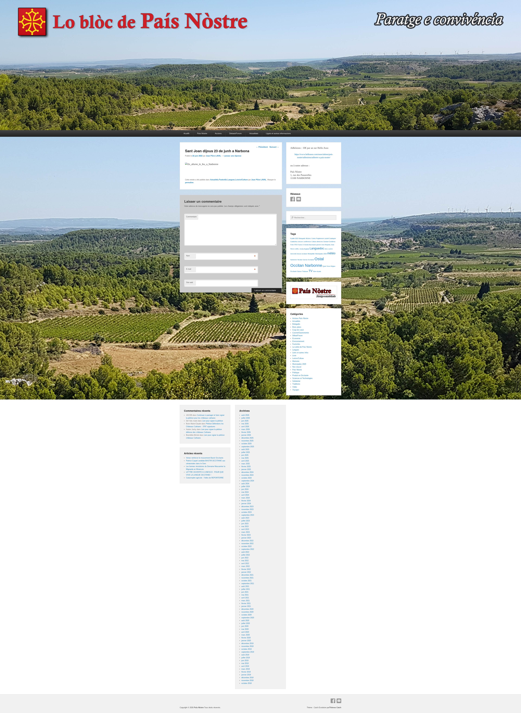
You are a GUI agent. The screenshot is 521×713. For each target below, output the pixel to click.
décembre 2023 (247, 506)
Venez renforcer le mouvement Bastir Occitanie (204, 458)
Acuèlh (186, 133)
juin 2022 (244, 558)
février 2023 (246, 535)
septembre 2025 (247, 447)
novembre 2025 (247, 441)
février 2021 (246, 603)
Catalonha (293, 241)
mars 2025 (245, 464)
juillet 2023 (245, 521)
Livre (294, 355)
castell (326, 238)
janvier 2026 (246, 435)
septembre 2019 (247, 652)
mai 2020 (245, 629)
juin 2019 (244, 660)
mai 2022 (245, 561)
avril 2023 (245, 529)
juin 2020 (244, 626)
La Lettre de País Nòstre (302, 347)
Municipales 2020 (321, 254)
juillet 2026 (245, 418)
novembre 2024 (247, 475)
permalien (189, 183)
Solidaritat (296, 381)
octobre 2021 (246, 581)
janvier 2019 (246, 675)
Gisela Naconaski (310, 244)
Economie (296, 338)
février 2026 (246, 432)
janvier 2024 (246, 503)
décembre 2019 (247, 643)
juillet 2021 (245, 589)
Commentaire (191, 217)
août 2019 (245, 655)
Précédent (262, 147)
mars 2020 (245, 635)
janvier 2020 (246, 641)
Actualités (214, 180)
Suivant (274, 147)
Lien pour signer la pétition (212, 421)
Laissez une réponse (232, 156)
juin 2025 (244, 455)
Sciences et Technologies (302, 378)
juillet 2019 (245, 658)
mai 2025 (245, 458)
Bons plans (296, 327)
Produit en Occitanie (300, 375)
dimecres (320, 241)
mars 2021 (245, 601)
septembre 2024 (247, 481)
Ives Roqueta (326, 244)
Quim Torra (326, 266)
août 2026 (245, 415)
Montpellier (311, 254)
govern (318, 244)
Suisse (299, 271)
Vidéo (294, 387)
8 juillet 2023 (294, 238)
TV (310, 271)
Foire (292, 244)
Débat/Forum (297, 336)
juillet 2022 (245, 555)
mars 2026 (245, 429)
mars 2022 (245, 566)
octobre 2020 (246, 615)
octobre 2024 (246, 478)
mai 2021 (245, 595)
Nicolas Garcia (302, 260)
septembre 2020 (247, 618)
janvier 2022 (246, 572)
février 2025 (246, 466)
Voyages (295, 390)
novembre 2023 (247, 509)
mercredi (293, 254)
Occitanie (311, 260)
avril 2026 (245, 426)
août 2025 (245, 449)
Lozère (330, 249)
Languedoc (317, 248)
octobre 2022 (246, 546)
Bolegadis (302, 238)
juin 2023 (244, 524)
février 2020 (246, 638)
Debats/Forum (235, 133)
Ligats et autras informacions (278, 133)
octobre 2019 (246, 649)
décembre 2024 (247, 472)
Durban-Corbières (329, 241)
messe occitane (302, 254)
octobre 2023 (246, 512)
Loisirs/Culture (241, 180)
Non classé (296, 367)
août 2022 (245, 552)
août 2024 (245, 484)
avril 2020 (245, 632)
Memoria (295, 361)
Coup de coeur (298, 330)
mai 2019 (245, 663)
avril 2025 (245, 461)
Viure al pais (317, 271)
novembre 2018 (247, 680)
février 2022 (246, 569)
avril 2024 (245, 495)
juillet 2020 (245, 623)
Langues (231, 180)
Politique (295, 373)
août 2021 (245, 586)
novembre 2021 (247, 578)
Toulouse (305, 271)
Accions (218, 133)
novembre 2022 (247, 543)
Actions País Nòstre (300, 318)
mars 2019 (245, 669)
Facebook (292, 199)
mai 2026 (245, 424)
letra (326, 249)
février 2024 (246, 501)
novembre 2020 (247, 612)
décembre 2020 (247, 609)
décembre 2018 (247, 678)
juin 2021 (244, 592)
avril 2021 (245, 598)
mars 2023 (245, 532)
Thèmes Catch (335, 707)
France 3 (301, 244)
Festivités (223, 180)
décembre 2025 (247, 438)
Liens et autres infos (300, 353)
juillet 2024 (245, 486)
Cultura (314, 241)
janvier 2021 (246, 606)
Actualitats (253, 133)
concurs (300, 241)
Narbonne (293, 260)
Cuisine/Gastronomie (300, 333)
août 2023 (245, 518)
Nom (188, 256)
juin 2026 (244, 421)
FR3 (295, 244)
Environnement (298, 341)
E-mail (188, 269)
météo (331, 253)
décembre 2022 (247, 541)
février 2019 (246, 672)
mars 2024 (245, 498)
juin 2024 (244, 489)
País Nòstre (202, 133)
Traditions (296, 384)
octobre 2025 (246, 444)
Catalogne (332, 238)
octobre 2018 (246, 683)
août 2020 (245, 620)
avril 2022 (245, 563)
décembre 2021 (247, 575)
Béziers (308, 238)
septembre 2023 (247, 515)
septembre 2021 (247, 583)
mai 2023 (245, 526)
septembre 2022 (247, 549)
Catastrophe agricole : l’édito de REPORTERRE (205, 478)
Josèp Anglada (304, 249)
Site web (189, 282)
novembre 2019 (247, 646)
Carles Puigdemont (317, 238)
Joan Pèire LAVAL (213, 156)
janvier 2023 (246, 538)
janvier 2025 (246, 469)
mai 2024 (245, 492)
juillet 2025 (245, 452)
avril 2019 (245, 666)
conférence (307, 241)
